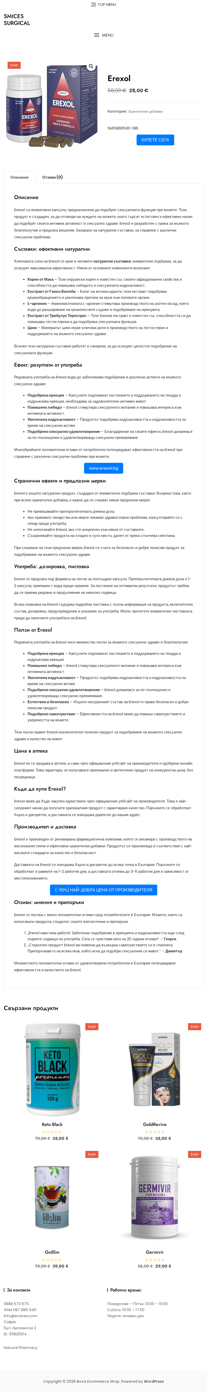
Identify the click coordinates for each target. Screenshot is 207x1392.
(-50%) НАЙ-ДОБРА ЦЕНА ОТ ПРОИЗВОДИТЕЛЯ (103, 890)
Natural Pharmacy (20, 1347)
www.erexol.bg (103, 468)
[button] (103, 35)
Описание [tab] (19, 177)
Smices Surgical (17, 19)
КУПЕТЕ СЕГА (155, 140)
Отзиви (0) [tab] (52, 177)
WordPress (154, 1381)
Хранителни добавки (145, 111)
